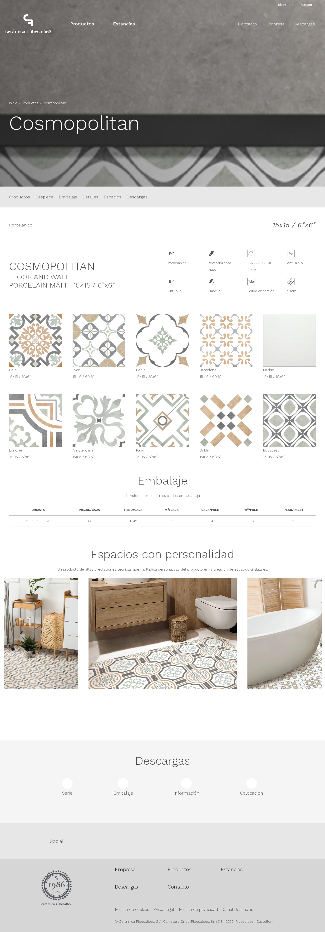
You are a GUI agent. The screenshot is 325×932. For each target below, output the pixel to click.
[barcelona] (226, 340)
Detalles (90, 196)
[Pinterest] (242, 841)
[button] (98, 23)
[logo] (28, 23)
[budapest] (289, 420)
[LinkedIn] (295, 841)
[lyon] (99, 340)
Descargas (137, 196)
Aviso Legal (164, 909)
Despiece (44, 196)
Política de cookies (132, 909)
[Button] (13, 148)
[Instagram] (189, 841)
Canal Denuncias (238, 909)
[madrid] (289, 340)
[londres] (35, 420)
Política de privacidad (198, 909)
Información (186, 793)
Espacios (112, 196)
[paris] (162, 420)
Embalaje (68, 196)
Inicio (13, 103)
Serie (67, 793)
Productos (30, 103)
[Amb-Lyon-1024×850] (163, 652)
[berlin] (162, 340)
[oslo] (35, 340)
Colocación (251, 793)
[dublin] (226, 420)
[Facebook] (136, 841)
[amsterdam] (99, 420)
